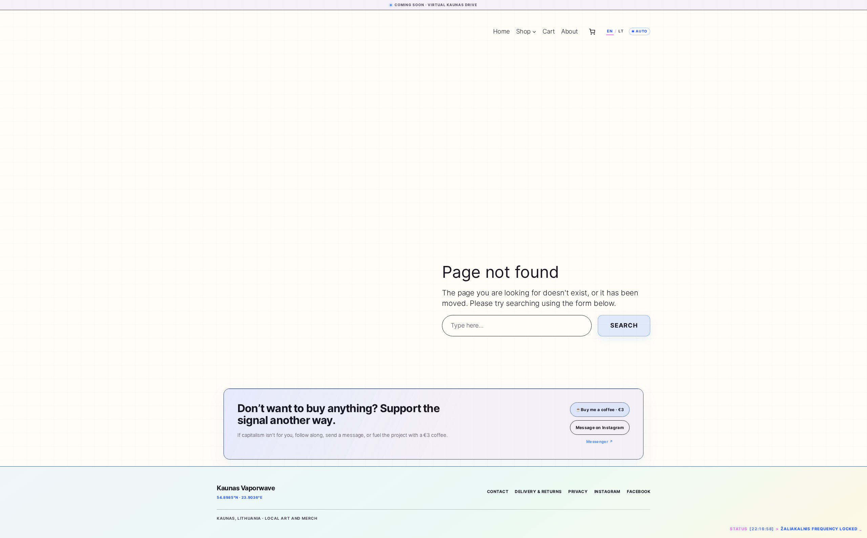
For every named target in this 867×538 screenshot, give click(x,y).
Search (624, 325)
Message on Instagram (600, 427)
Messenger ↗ (599, 441)
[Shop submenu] (534, 31)
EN (610, 31)
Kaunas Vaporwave (246, 488)
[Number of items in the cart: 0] (592, 31)
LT (621, 31)
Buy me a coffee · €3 (600, 409)
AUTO (641, 31)
